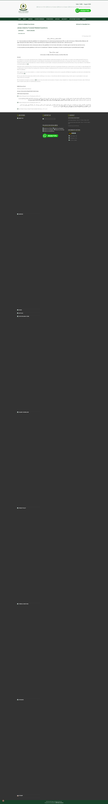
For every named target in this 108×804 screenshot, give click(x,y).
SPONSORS (21, 699)
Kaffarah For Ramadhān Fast (83, 24)
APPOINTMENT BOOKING (74, 19)
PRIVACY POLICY (22, 508)
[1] (27, 64)
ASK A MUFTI (64, 19)
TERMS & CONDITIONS (23, 603)
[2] (24, 73)
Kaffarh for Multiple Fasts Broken (25, 24)
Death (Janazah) (31, 30)
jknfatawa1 (21, 30)
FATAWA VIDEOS (49, 19)
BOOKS (20, 309)
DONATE (84, 19)
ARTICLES (57, 19)
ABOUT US (20, 118)
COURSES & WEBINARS (39, 19)
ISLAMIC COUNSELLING (23, 412)
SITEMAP (20, 795)
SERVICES (30, 19)
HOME (19, 19)
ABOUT (24, 19)
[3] (35, 80)
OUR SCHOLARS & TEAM (23, 316)
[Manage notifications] (3, 801)
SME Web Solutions (59, 802)
